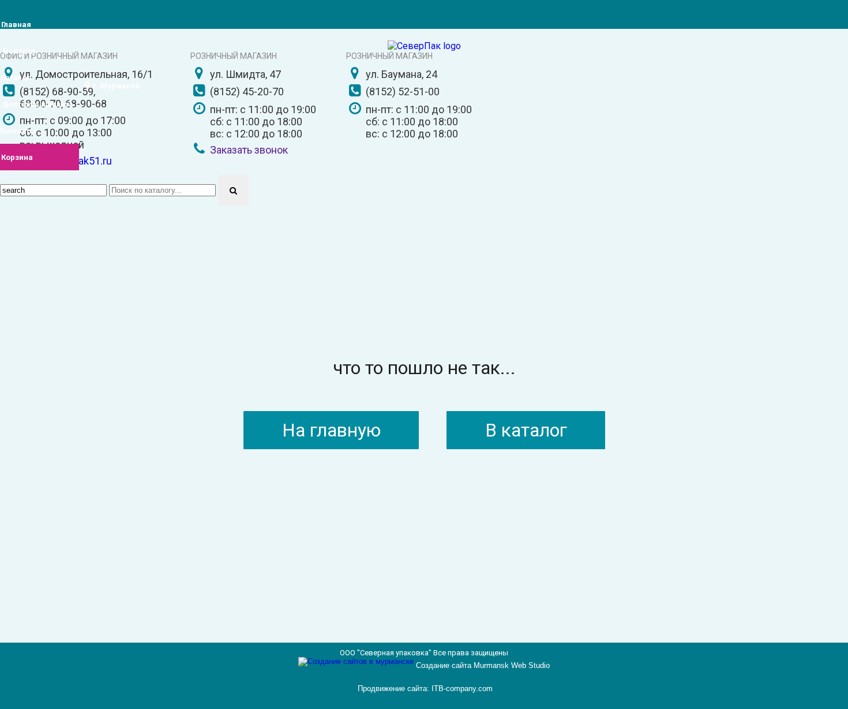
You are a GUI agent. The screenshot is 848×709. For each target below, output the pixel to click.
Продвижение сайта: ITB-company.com (425, 688)
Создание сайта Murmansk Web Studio (483, 665)
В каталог (526, 430)
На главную (331, 430)
